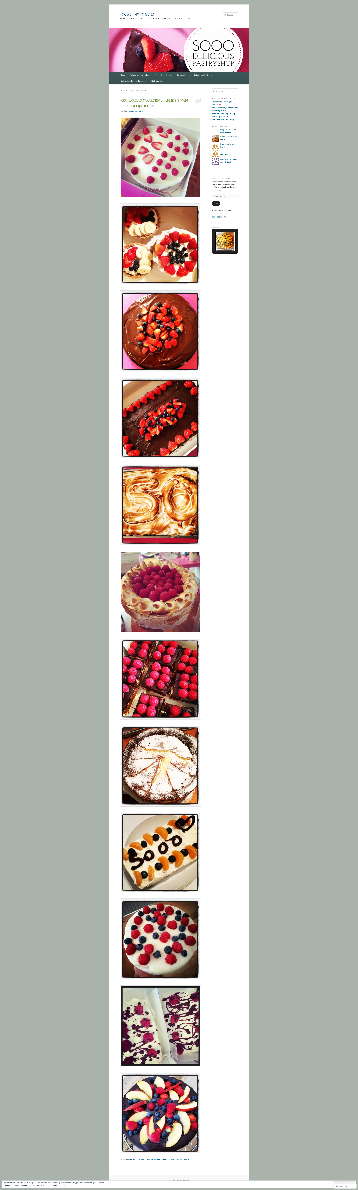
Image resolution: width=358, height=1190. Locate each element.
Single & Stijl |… (227, 130)
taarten (169, 75)
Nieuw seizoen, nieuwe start (225, 107)
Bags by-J (224, 159)
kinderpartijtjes (157, 81)
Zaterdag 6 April (219, 110)
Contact (159, 75)
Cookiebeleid (59, 1185)
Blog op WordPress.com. (179, 1180)
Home (122, 75)
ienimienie (224, 144)
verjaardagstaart (168, 1159)
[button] (218, 243)
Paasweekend (225, 132)
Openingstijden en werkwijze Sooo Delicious (194, 75)
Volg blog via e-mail (221, 178)
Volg (216, 203)
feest (143, 1159)
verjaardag (155, 1159)
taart (148, 1159)
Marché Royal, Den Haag (223, 119)
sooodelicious (226, 136)
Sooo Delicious (137, 14)
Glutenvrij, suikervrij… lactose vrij (133, 81)
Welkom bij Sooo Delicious (140, 75)
